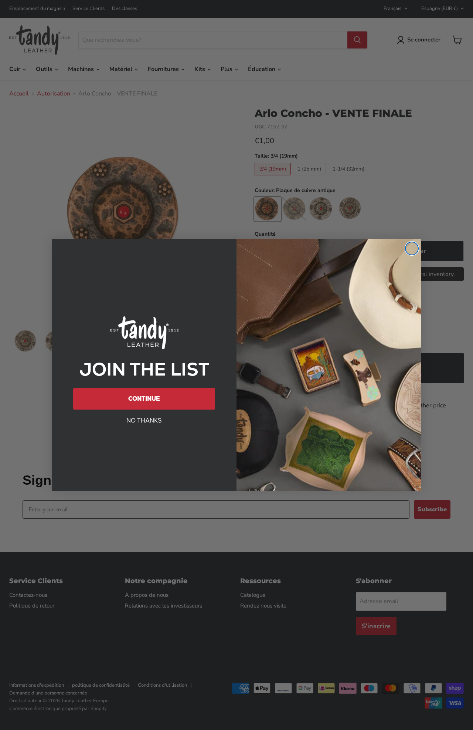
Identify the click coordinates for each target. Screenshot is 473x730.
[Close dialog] (411, 248)
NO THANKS (144, 420)
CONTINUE (144, 399)
